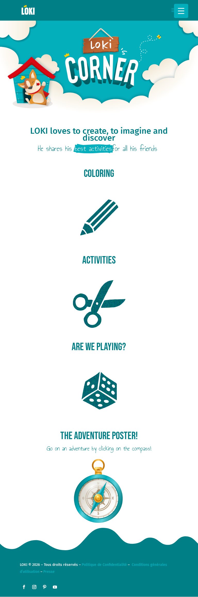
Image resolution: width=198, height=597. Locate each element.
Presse (49, 571)
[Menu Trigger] (181, 11)
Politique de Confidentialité (104, 565)
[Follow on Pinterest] (44, 587)
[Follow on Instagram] (34, 587)
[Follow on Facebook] (24, 587)
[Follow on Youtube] (55, 587)
